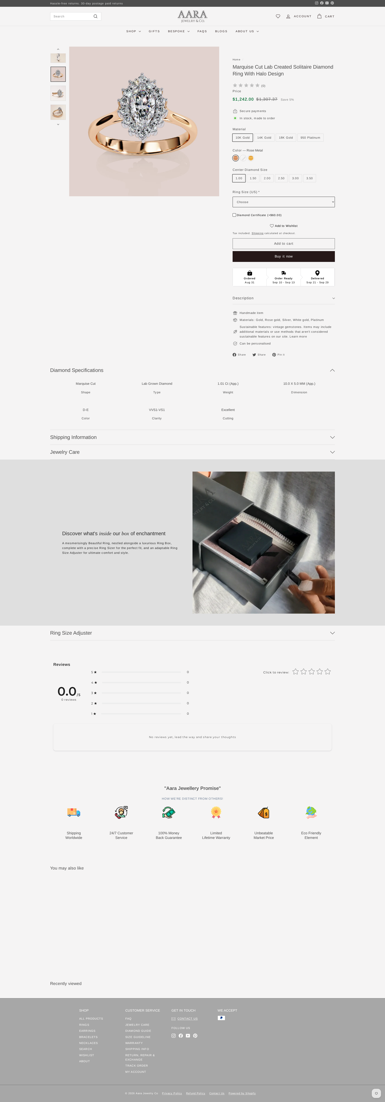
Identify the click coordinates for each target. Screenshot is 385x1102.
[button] (140, 672)
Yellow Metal (251, 158)
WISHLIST (86, 1055)
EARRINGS (87, 1030)
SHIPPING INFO (137, 1049)
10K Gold (243, 137)
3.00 (295, 178)
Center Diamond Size (250, 170)
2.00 (267, 178)
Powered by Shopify (242, 1093)
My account (135, 1071)
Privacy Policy (172, 1093)
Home (236, 59)
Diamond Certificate (259, 215)
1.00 (239, 178)
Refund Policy (195, 1093)
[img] (246, 86)
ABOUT (84, 1061)
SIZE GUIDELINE (138, 1037)
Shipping (257, 233)
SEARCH (85, 1049)
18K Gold (286, 137)
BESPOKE (177, 31)
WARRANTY (134, 1043)
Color (248, 150)
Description (243, 298)
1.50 (253, 178)
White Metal (243, 158)
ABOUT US (246, 31)
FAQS (202, 31)
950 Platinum (310, 137)
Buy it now (284, 256)
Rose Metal (236, 158)
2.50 (281, 178)
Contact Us (217, 1093)
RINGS (84, 1024)
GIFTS (154, 31)
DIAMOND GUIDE (138, 1030)
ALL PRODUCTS (91, 1018)
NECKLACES (88, 1043)
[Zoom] (144, 121)
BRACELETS (88, 1037)
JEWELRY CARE (137, 1024)
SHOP (132, 31)
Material (239, 129)
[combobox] (75, 16)
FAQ (128, 1018)
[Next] (58, 123)
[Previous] (58, 50)
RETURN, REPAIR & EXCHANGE (140, 1057)
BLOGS (221, 31)
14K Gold (264, 137)
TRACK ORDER (136, 1065)
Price (237, 91)
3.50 (309, 178)
